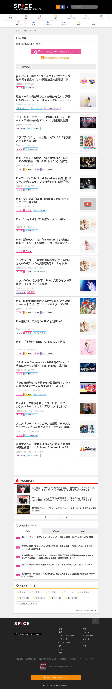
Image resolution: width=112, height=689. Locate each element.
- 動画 (84, 628)
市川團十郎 (36, 592)
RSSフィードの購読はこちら (57, 677)
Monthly (84, 531)
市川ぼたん (68, 592)
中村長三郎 (72, 598)
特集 (26, 30)
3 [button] (56, 517)
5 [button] (60, 517)
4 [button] (58, 517)
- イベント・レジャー (66, 635)
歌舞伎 (22, 592)
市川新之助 (52, 592)
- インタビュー (87, 635)
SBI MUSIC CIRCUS (28, 603)
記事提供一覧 (31, 659)
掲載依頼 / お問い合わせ (48, 659)
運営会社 (19, 659)
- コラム (85, 642)
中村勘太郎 (56, 598)
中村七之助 (84, 592)
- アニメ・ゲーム (64, 642)
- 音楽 (60, 628)
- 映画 (60, 652)
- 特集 (84, 646)
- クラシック (62, 639)
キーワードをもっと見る (85, 610)
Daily (28, 531)
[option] (56, 499)
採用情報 (63, 659)
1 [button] (51, 517)
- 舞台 (60, 632)
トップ (16, 30)
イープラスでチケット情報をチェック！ (58, 51)
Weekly (56, 531)
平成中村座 (40, 598)
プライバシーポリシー (88, 659)
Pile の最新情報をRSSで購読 (57, 57)
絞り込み (25, 66)
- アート (61, 646)
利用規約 (73, 659)
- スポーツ (62, 649)
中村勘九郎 (24, 598)
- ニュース (85, 632)
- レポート (85, 639)
